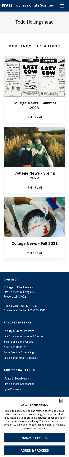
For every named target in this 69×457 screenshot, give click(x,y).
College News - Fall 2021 (35, 243)
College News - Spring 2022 (34, 176)
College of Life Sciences (35, 5)
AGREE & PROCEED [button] (35, 450)
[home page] (7, 6)
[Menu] (62, 5)
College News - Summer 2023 (34, 105)
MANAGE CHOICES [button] (34, 438)
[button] (61, 401)
